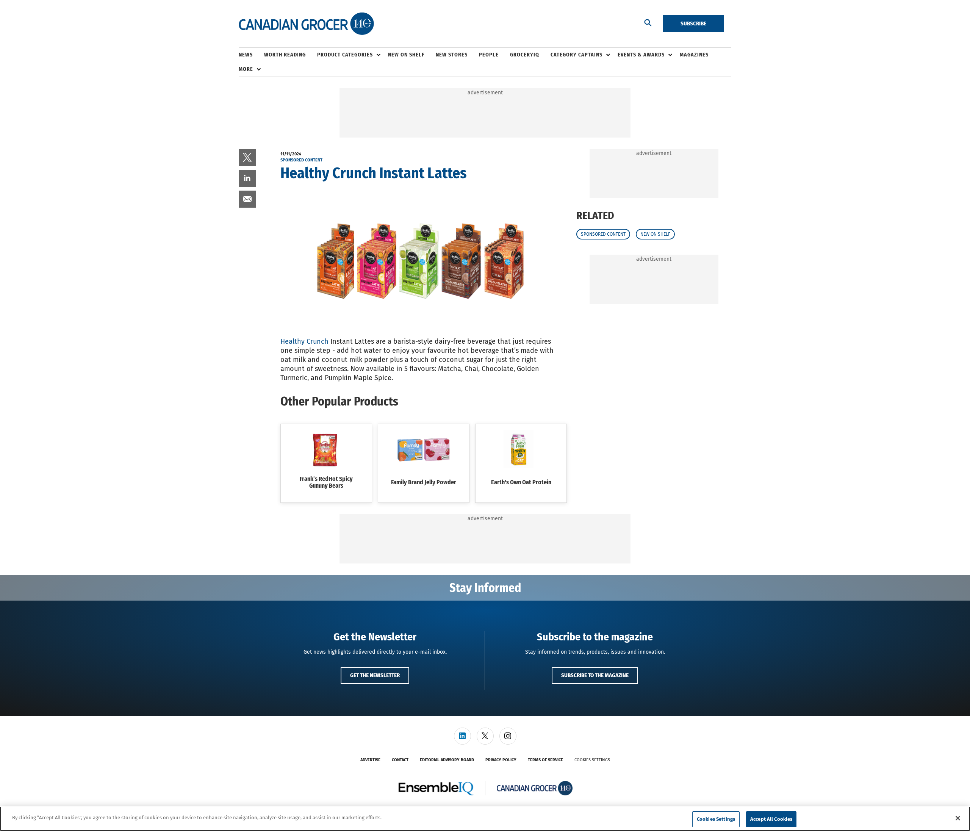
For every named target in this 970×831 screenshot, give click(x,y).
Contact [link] (400, 759)
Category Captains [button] (576, 55)
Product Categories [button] (345, 55)
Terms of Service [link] (545, 759)
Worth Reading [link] (285, 55)
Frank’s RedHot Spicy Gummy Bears (326, 482)
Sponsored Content (603, 234)
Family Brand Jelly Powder (423, 482)
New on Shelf (655, 234)
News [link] (246, 55)
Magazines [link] (694, 55)
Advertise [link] (370, 759)
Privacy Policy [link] (500, 759)
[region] (485, 818)
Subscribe (693, 23)
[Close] (958, 818)
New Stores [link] (452, 55)
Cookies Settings (592, 760)
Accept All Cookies (771, 819)
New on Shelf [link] (406, 55)
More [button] (246, 69)
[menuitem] (251, 55)
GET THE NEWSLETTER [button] (375, 675)
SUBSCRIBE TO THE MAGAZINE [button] (595, 675)
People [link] (489, 55)
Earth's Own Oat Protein (521, 482)
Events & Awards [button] (641, 55)
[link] (247, 157)
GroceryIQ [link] (524, 55)
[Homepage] (306, 24)
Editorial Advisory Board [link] (447, 759)
